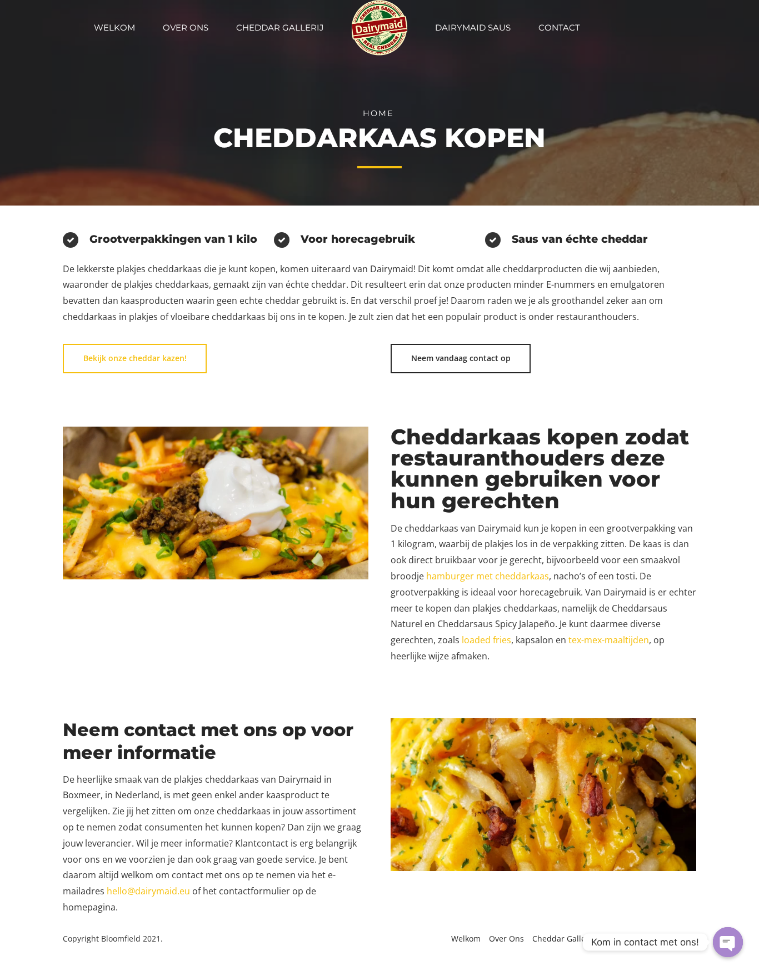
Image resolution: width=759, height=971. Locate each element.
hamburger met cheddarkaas (487, 576)
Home (378, 113)
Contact (559, 27)
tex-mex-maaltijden (608, 640)
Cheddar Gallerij (280, 27)
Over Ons (185, 27)
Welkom (114, 27)
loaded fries (486, 640)
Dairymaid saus (473, 27)
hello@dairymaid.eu (148, 891)
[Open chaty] (728, 942)
